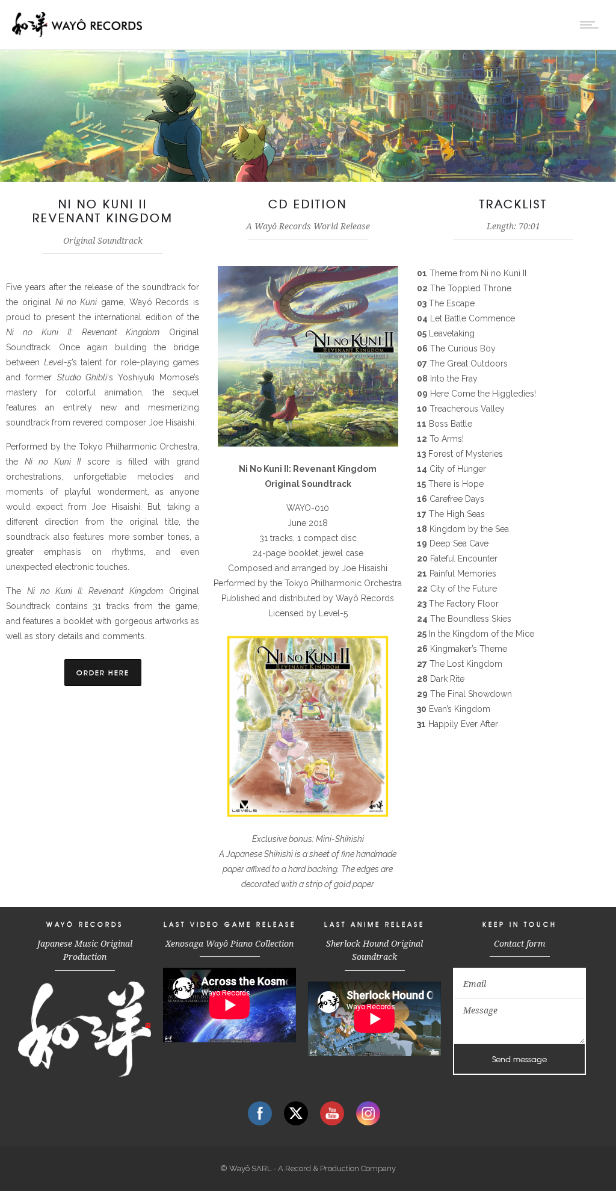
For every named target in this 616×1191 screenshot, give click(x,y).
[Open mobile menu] (592, 25)
